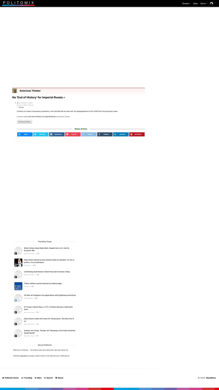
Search (49, 378)
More (204, 4)
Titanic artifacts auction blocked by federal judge (43, 283)
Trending (28, 378)
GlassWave (211, 378)
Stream (186, 4)
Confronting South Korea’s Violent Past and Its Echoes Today (47, 272)
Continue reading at (43, 116)
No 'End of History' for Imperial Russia (37, 97)
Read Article (25, 122)
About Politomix (45, 345)
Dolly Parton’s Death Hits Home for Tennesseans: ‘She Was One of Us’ (49, 320)
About (60, 378)
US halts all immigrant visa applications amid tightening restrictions (50, 295)
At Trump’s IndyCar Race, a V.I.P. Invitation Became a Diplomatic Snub (48, 308)
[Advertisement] (109, 34)
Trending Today (45, 241)
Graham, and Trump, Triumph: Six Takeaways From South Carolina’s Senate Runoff (49, 332)
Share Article (81, 129)
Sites (195, 3)
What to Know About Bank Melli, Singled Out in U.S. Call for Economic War (46, 249)
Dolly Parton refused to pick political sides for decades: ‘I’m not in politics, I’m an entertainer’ (49, 261)
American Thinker (30, 90)
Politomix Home (11, 378)
